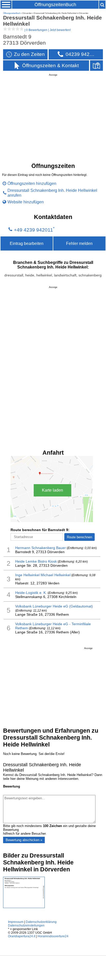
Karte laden (52, 490)
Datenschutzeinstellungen (26, 925)
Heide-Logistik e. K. (31, 593)
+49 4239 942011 (33, 230)
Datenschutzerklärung (41, 922)
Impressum (15, 922)
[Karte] (96, 65)
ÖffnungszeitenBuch (55, 4)
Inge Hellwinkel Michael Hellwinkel (42, 575)
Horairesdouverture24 (53, 936)
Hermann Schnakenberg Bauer (40, 548)
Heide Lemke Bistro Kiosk (36, 561)
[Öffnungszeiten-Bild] (24, 907)
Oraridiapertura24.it (21, 936)
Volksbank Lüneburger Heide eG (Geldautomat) (54, 606)
